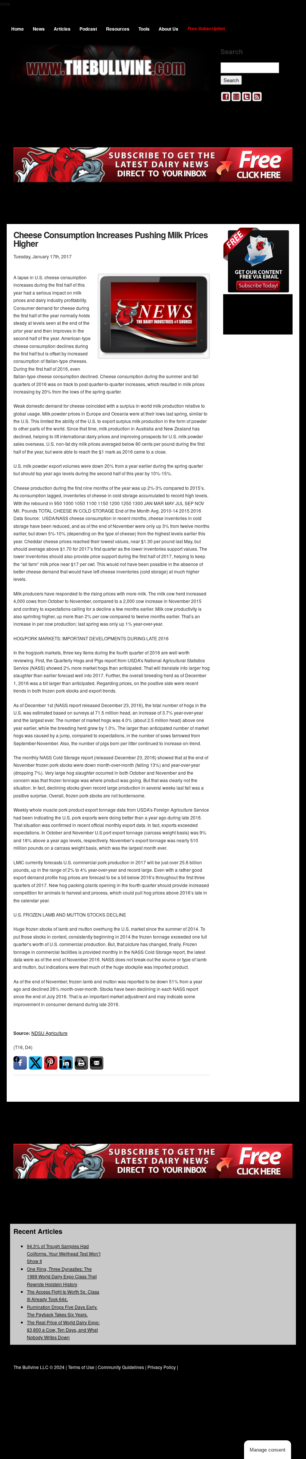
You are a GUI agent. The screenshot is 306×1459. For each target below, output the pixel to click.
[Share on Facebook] (20, 1063)
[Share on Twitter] (35, 1063)
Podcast (88, 28)
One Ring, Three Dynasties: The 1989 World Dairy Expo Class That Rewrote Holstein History (62, 1276)
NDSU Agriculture (49, 1033)
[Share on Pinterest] (50, 1063)
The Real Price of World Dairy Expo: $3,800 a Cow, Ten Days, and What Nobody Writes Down (63, 1330)
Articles (62, 28)
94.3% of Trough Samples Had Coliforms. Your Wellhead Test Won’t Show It (63, 1253)
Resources (117, 28)
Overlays (282, 238)
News (39, 28)
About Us (168, 28)
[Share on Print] (81, 1063)
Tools (144, 28)
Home (17, 28)
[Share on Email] (96, 1063)
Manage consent (267, 1450)
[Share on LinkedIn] (66, 1063)
